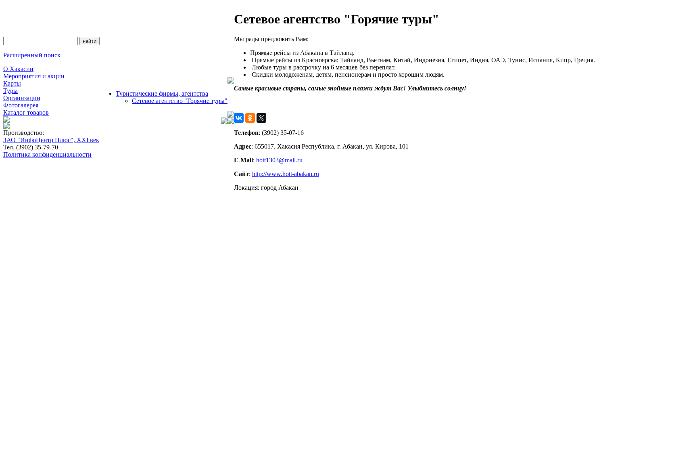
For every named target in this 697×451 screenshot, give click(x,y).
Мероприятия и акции (34, 76)
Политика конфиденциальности (47, 154)
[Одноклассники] (250, 118)
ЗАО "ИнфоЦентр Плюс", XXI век (51, 139)
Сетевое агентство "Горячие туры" (179, 100)
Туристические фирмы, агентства (162, 93)
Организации (21, 97)
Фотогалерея (20, 105)
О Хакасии (18, 68)
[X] (261, 118)
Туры (10, 90)
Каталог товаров (26, 112)
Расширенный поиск (32, 55)
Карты (12, 83)
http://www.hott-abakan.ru (285, 173)
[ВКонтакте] (239, 118)
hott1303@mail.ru (279, 160)
